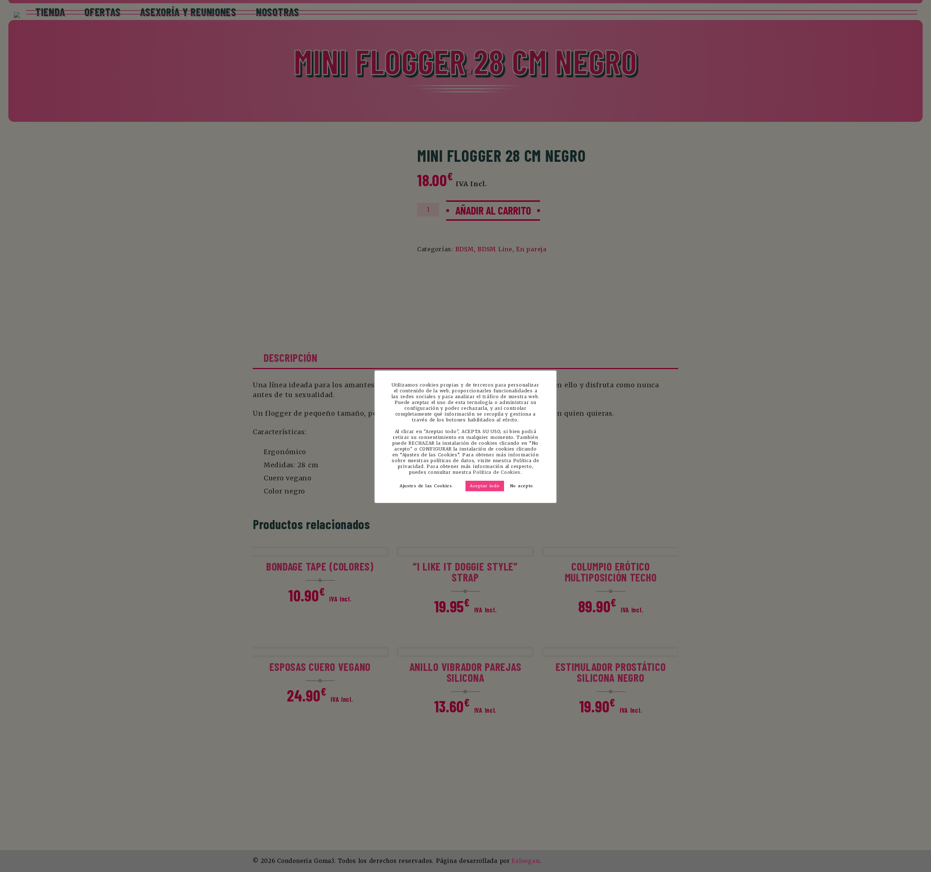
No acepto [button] (522, 485)
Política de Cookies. (497, 472)
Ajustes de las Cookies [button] (426, 485)
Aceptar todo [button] (485, 485)
